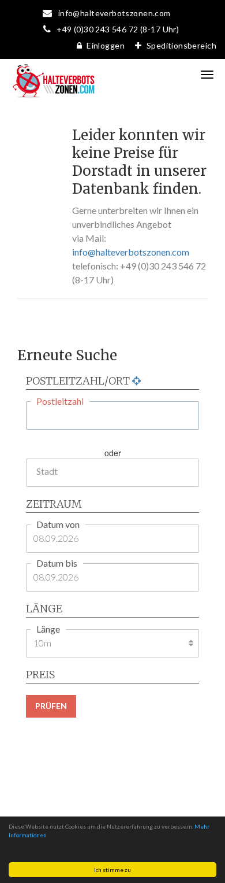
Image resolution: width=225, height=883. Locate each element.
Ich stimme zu (112, 869)
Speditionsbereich (181, 45)
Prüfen (51, 706)
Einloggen (106, 45)
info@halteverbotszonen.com (130, 251)
